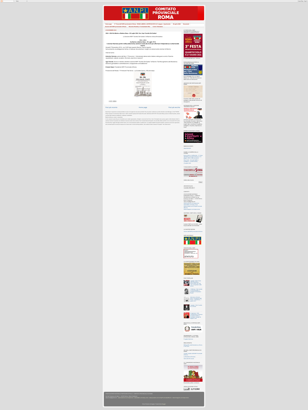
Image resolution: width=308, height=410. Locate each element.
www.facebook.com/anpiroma (191, 203)
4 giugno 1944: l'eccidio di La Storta (196, 305)
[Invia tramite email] (109, 101)
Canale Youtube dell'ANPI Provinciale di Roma (193, 354)
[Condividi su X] (112, 101)
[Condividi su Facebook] (114, 101)
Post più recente (111, 107)
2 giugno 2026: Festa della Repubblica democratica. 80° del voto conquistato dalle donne (196, 283)
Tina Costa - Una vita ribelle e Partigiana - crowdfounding (191, 160)
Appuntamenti (187, 148)
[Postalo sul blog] (111, 101)
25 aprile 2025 (187, 163)
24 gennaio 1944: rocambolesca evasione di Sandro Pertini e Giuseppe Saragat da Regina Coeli (196, 315)
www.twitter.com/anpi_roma (191, 204)
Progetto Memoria (188, 339)
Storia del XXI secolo (189, 358)
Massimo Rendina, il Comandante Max (139, 26)
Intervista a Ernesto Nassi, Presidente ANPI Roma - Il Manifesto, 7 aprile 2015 (196, 299)
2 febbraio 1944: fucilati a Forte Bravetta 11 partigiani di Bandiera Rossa (196, 291)
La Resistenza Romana (189, 356)
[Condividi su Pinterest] (115, 101)
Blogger (164, 404)
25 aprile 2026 (177, 24)
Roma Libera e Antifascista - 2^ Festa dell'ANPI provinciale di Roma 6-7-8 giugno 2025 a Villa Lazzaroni (193, 157)
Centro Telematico (158, 26)
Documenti (186, 24)
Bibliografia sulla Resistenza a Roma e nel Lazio (193, 345)
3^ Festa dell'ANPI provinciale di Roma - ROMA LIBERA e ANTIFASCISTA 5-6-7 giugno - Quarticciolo (142, 24)
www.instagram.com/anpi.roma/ (192, 209)
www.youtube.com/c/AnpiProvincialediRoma (160, 397)
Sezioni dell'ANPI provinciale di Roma (115, 26)
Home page (108, 24)
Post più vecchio (174, 107)
